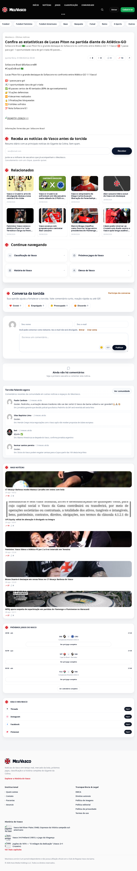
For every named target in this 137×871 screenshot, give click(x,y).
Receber (122, 151)
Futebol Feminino (24, 24)
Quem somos (12, 792)
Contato (9, 796)
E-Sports (118, 24)
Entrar (114, 9)
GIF (108, 347)
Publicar (119, 347)
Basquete (78, 24)
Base (65, 24)
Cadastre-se (128, 9)
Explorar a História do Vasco (17, 778)
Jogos (57, 5)
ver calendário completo (68, 689)
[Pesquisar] (102, 10)
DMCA (78, 792)
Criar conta (92, 330)
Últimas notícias (23, 37)
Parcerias (10, 800)
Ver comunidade (122, 391)
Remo (104, 24)
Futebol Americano (48, 24)
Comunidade (87, 5)
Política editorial (83, 804)
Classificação (71, 5)
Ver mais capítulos (13, 849)
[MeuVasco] (14, 9)
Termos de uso (82, 813)
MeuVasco (9, 37)
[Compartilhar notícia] (129, 57)
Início (36, 5)
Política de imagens (84, 800)
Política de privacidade (86, 809)
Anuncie (10, 804)
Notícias (47, 5)
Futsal (92, 24)
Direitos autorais (83, 796)
